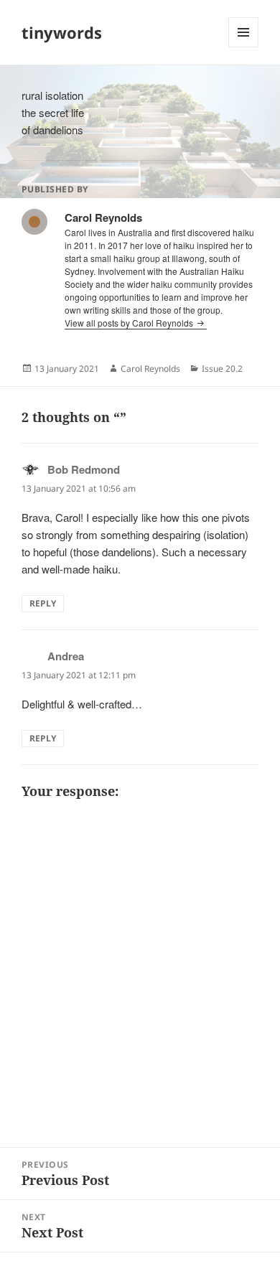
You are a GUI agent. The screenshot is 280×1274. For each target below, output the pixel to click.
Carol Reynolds (150, 368)
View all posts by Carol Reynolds (130, 323)
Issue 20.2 (222, 368)
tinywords (62, 32)
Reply (42, 603)
